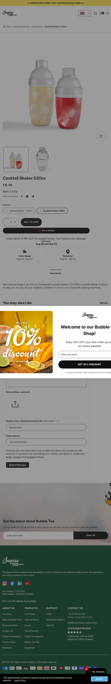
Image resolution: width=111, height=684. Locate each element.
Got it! (99, 678)
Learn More (20, 680)
